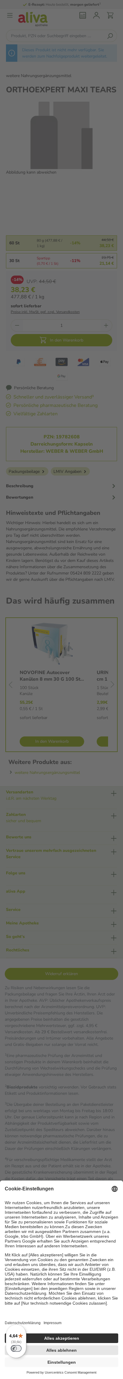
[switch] (16, 1348)
